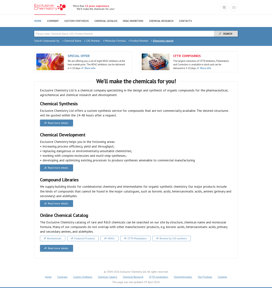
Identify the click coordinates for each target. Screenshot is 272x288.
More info (90, 68)
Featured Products (84, 238)
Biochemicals (54, 238)
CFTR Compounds (187, 56)
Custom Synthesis (76, 20)
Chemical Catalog (105, 20)
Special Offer (79, 56)
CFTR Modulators (137, 238)
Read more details (58, 123)
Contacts (185, 20)
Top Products (205, 276)
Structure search (163, 40)
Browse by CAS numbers (173, 238)
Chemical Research (161, 20)
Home (37, 20)
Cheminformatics (183, 276)
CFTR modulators (158, 276)
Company (53, 20)
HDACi (111, 238)
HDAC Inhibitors (133, 20)
